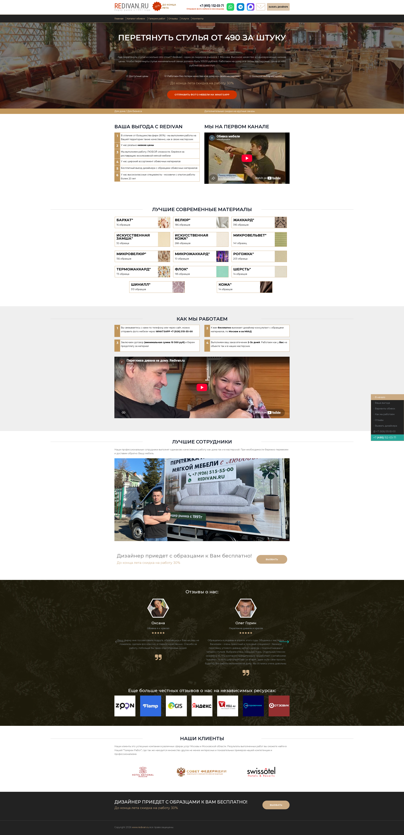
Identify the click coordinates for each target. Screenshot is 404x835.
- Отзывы (378, 420)
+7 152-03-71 (212, 6)
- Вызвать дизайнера (385, 425)
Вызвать (272, 559)
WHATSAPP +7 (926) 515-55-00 (174, 331)
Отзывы (173, 18)
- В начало (379, 397)
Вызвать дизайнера (278, 7)
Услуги (185, 18)
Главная (118, 18)
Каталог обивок (136, 18)
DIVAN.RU (131, 6)
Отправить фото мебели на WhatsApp (202, 94)
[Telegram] (240, 7)
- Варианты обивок (384, 408)
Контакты (197, 18)
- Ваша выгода (382, 402)
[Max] (250, 7)
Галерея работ (156, 18)
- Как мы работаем (384, 414)
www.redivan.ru (140, 827)
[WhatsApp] (230, 7)
